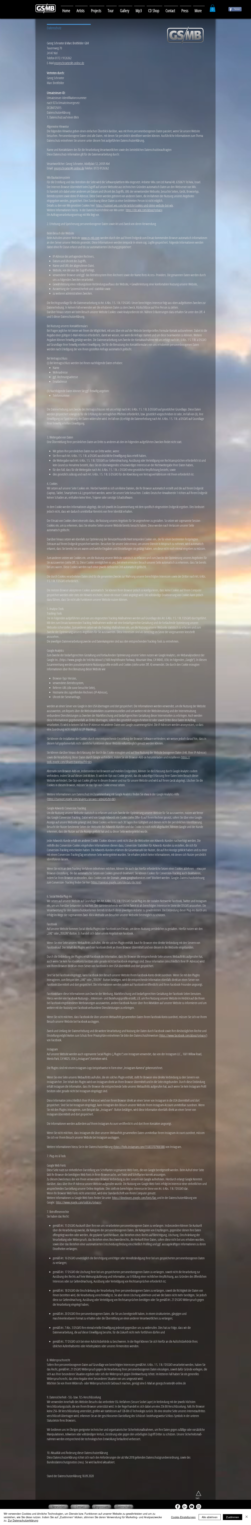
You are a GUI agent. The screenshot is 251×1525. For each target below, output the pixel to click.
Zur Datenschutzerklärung (23, 1520)
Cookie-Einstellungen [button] (183, 1517)
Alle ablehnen (210, 1517)
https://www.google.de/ (73, 659)
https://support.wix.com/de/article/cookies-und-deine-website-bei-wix (134, 205)
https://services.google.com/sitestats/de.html (116, 882)
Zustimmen (232, 1517)
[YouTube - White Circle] (191, 1506)
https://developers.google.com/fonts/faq (134, 1197)
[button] (125, 9)
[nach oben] (198, 1493)
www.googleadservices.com (135, 877)
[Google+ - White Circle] (184, 1506)
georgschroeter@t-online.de (69, 63)
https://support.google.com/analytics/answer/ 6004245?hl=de (81, 799)
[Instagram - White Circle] (198, 1506)
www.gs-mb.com (90, 238)
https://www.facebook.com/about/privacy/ (183, 1035)
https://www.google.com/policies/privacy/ (78, 1202)
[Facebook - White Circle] (177, 1506)
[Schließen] (246, 1517)
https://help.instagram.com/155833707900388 (139, 1146)
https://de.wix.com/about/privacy (144, 210)
